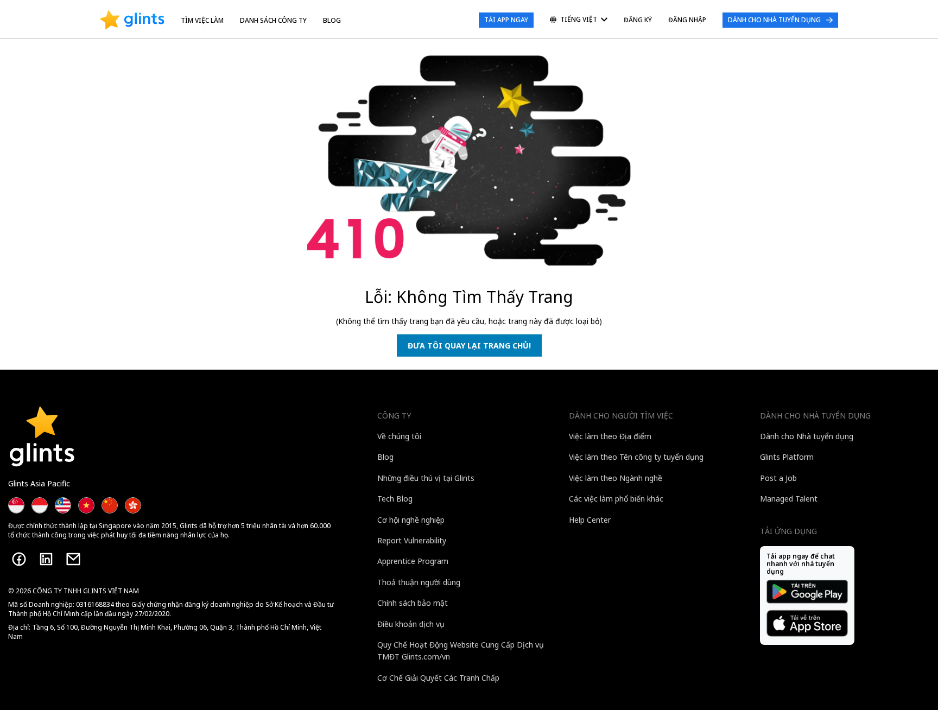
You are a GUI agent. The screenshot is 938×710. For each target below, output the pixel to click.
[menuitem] (578, 20)
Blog (332, 20)
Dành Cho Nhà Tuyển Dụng (774, 19)
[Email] (73, 559)
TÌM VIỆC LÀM (202, 20)
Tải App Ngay (506, 19)
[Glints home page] (132, 20)
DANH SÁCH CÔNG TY (273, 20)
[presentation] (132, 20)
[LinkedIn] (46, 559)
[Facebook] (19, 559)
